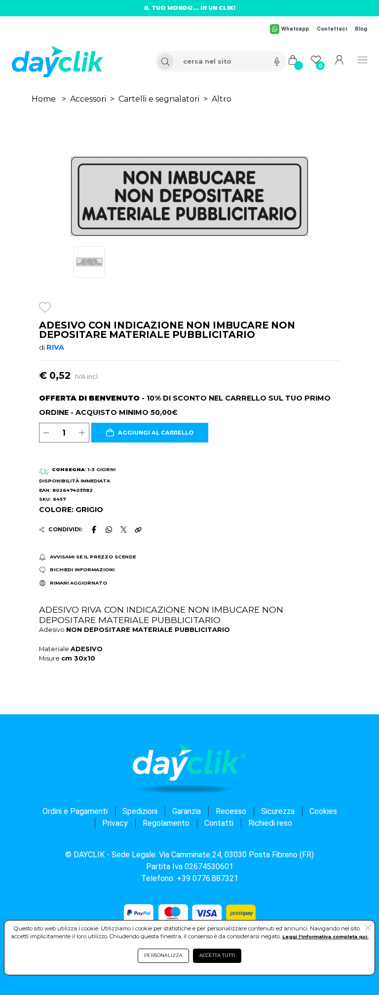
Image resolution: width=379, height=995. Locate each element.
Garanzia (186, 811)
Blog (361, 29)
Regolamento (166, 823)
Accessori (88, 99)
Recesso (231, 811)
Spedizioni (139, 811)
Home (44, 99)
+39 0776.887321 (207, 878)
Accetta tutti (217, 955)
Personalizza (163, 955)
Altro (221, 99)
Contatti (218, 823)
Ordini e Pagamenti (75, 811)
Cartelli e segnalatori (158, 99)
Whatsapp (295, 29)
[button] (150, 432)
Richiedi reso (270, 823)
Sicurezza (278, 811)
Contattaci (332, 29)
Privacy (115, 823)
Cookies (323, 811)
